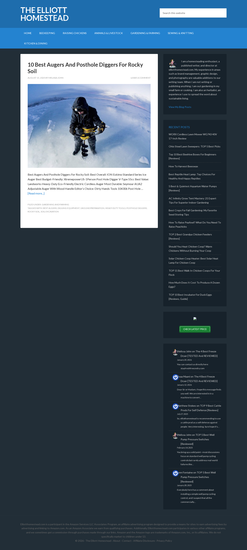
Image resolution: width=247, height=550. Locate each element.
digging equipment (69, 208)
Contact (126, 540)
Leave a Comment (141, 77)
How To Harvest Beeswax (183, 166)
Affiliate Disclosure (144, 540)
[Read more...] (36, 193)
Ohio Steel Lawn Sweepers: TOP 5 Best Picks (194, 146)
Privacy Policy (164, 540)
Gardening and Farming (55, 204)
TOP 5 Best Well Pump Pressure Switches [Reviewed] (197, 439)
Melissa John (184, 351)
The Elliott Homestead (44, 13)
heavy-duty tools (115, 208)
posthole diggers (136, 208)
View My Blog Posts (180, 106)
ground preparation (92, 208)
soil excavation (50, 211)
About (116, 540)
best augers (50, 208)
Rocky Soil (34, 211)
